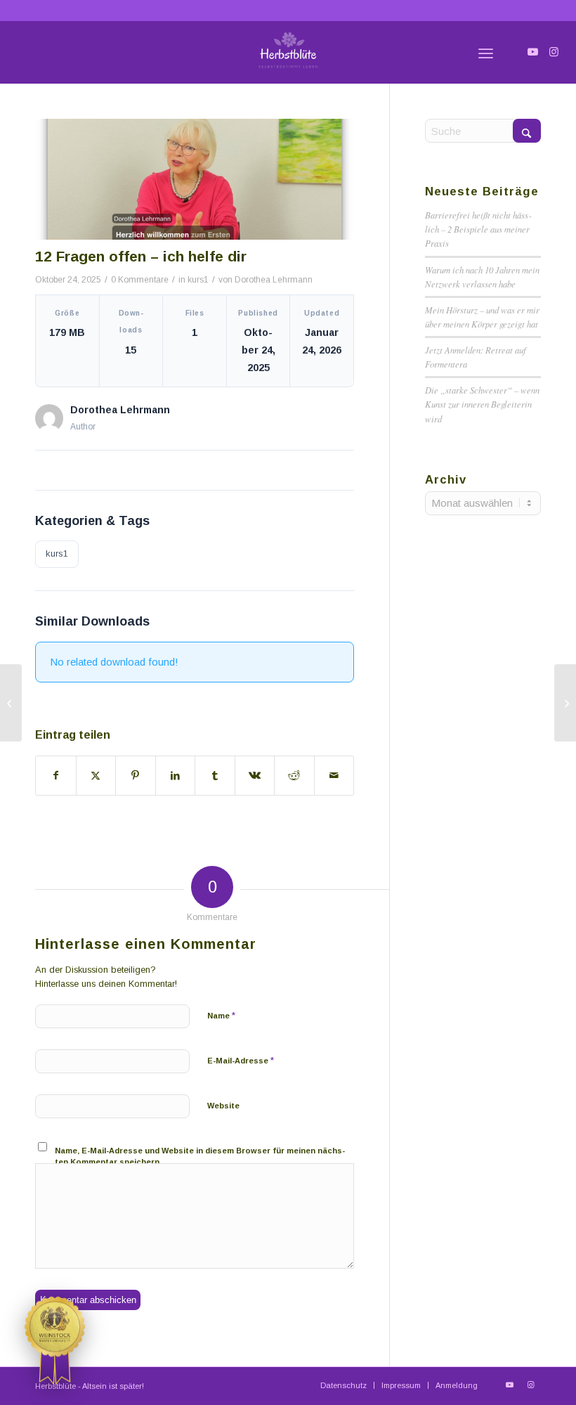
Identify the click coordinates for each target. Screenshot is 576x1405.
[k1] (194, 179)
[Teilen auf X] (96, 775)
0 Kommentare (140, 280)
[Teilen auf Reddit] (294, 775)
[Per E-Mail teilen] (334, 775)
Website (223, 1105)
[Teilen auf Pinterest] (135, 775)
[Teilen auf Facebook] (56, 775)
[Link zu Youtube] (533, 52)
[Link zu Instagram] (554, 52)
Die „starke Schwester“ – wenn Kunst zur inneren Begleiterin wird (482, 404)
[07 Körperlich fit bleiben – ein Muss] (11, 703)
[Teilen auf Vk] (255, 775)
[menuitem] (485, 52)
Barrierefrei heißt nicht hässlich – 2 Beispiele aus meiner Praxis (478, 229)
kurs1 (198, 280)
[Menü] (485, 52)
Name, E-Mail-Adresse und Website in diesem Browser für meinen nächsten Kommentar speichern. (200, 1156)
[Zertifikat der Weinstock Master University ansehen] (55, 1340)
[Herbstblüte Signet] (288, 52)
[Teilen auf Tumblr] (215, 775)
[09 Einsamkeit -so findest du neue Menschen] (565, 703)
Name (221, 1015)
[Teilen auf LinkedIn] (175, 775)
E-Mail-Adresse (240, 1060)
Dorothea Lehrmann (274, 280)
